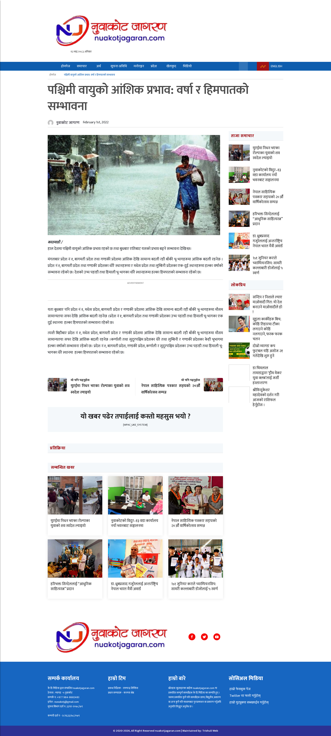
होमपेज (65, 66)
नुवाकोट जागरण (67, 122)
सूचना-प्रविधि (119, 66)
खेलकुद (171, 66)
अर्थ (98, 66)
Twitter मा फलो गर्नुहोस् (245, 696)
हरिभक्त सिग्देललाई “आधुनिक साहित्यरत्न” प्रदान (71, 586)
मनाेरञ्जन (139, 66)
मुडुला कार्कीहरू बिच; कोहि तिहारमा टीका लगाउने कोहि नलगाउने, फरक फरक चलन (267, 329)
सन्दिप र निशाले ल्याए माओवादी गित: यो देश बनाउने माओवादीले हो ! (267, 304)
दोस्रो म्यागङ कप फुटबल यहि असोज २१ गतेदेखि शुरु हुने (268, 351)
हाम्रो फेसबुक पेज (240, 689)
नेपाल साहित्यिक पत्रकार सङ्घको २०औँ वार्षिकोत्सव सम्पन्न (194, 523)
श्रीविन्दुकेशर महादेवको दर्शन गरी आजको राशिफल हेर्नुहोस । (266, 397)
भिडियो (187, 66)
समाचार (82, 66)
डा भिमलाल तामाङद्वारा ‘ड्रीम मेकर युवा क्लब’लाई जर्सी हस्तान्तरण (267, 375)
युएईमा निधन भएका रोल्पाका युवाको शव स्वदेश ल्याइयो (70, 523)
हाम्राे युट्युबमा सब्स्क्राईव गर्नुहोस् (249, 702)
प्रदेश (154, 66)
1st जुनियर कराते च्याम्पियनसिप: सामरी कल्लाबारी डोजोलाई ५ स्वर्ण (194, 586)
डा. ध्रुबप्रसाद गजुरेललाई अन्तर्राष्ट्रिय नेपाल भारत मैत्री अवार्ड (134, 586)
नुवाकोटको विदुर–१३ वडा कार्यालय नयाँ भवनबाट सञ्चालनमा (134, 523)
